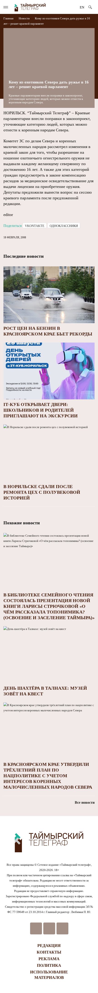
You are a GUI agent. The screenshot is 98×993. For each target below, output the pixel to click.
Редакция (49, 945)
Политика (49, 965)
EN (82, 7)
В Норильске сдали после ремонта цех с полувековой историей (41, 492)
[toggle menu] (5, 7)
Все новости (85, 802)
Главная (8, 18)
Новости (24, 18)
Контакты (49, 952)
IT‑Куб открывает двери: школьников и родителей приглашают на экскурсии (40, 410)
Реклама (49, 959)
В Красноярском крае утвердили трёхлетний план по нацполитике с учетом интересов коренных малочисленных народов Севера (47, 776)
